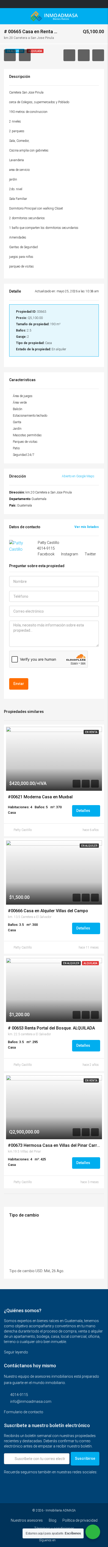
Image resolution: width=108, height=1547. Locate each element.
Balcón (17, 409)
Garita (17, 422)
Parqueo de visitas (25, 442)
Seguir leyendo (16, 1352)
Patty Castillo (23, 830)
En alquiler (89, 845)
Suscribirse (85, 1458)
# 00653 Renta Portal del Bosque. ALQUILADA (51, 1028)
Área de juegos (23, 396)
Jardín (17, 429)
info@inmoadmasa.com (30, 1401)
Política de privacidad (80, 1520)
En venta (91, 732)
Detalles (83, 811)
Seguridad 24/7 (23, 455)
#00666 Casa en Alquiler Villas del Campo (48, 911)
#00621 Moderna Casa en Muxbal (40, 797)
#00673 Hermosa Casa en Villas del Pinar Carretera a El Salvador (54, 1145)
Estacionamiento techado (30, 415)
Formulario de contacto (24, 1412)
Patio (16, 448)
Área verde (20, 402)
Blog (52, 1520)
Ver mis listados (86, 527)
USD (38, 1271)
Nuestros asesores (27, 1520)
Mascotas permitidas (27, 435)
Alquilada (90, 963)
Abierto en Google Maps (78, 476)
